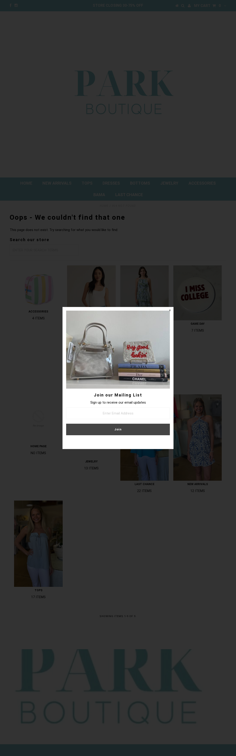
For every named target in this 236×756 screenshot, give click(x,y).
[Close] (169, 310)
